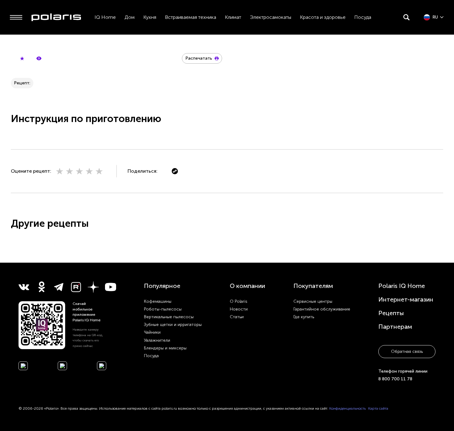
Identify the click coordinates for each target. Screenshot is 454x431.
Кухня (149, 17)
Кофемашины (157, 301)
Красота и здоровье (323, 17)
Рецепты (391, 313)
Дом (129, 17)
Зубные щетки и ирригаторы (173, 324)
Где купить (303, 316)
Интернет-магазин (405, 299)
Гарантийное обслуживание (321, 309)
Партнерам (395, 326)
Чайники (152, 332)
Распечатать (198, 58)
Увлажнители (157, 340)
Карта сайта (378, 408)
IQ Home (105, 17)
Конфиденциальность (347, 408)
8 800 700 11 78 (395, 379)
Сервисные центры (312, 301)
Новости (239, 309)
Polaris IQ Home (401, 285)
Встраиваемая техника (190, 17)
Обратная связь (407, 351)
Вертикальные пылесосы (169, 316)
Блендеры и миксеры (165, 348)
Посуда (362, 17)
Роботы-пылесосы (163, 309)
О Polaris (238, 301)
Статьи (237, 316)
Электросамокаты (270, 17)
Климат (233, 17)
